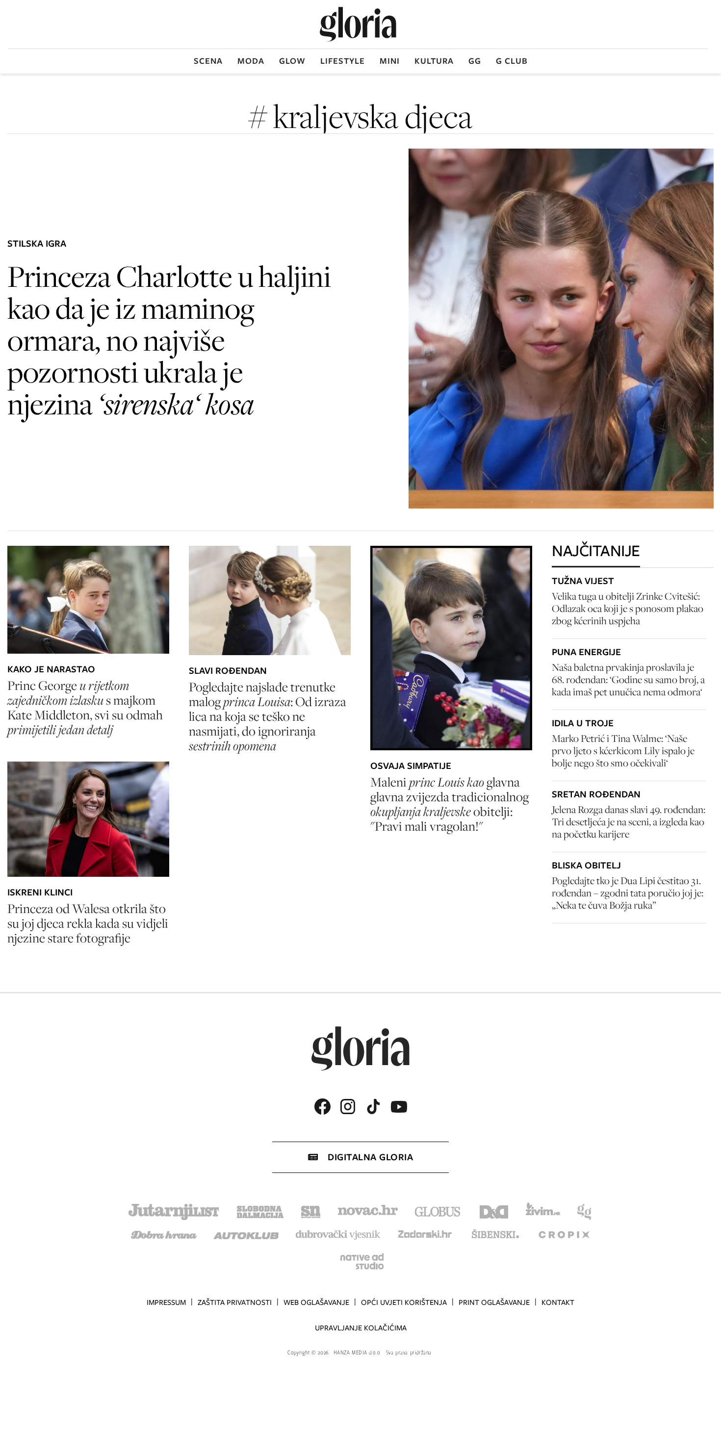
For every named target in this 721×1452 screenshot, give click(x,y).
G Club (512, 61)
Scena (208, 61)
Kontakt (557, 1302)
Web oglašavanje (316, 1302)
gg (474, 61)
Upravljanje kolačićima (361, 1328)
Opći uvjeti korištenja (404, 1302)
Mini (390, 61)
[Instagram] (348, 1106)
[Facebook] (322, 1106)
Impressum (166, 1302)
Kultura (434, 61)
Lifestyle (342, 61)
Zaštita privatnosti (235, 1302)
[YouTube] (399, 1107)
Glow (292, 61)
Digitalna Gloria (370, 1157)
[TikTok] (373, 1106)
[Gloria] (358, 24)
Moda (250, 61)
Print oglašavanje (494, 1302)
